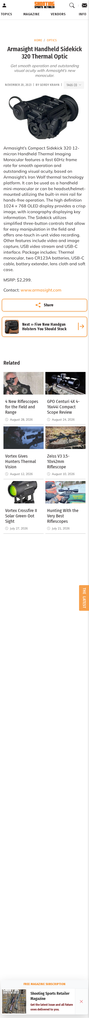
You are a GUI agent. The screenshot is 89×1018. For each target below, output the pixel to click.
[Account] (4, 5)
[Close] (81, 1001)
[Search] (72, 5)
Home (38, 40)
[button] (6, 14)
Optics (52, 40)
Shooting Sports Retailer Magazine (49, 996)
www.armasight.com (41, 290)
